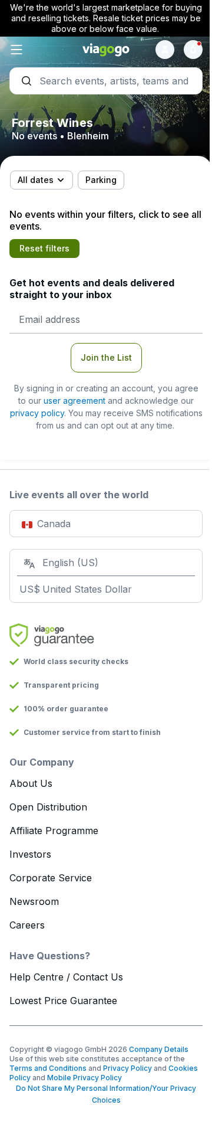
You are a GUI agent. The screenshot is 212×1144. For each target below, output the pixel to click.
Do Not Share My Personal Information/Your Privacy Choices (106, 1094)
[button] (41, 50)
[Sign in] (164, 49)
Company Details (158, 1049)
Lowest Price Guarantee (63, 1000)
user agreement (74, 401)
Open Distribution (48, 807)
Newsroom (34, 901)
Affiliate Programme (53, 830)
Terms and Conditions (48, 1068)
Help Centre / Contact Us (66, 977)
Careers (27, 925)
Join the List (106, 357)
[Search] (106, 81)
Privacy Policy (127, 1068)
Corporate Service (50, 878)
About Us (30, 783)
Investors (30, 854)
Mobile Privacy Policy (84, 1077)
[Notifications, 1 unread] (193, 49)
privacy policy (37, 413)
